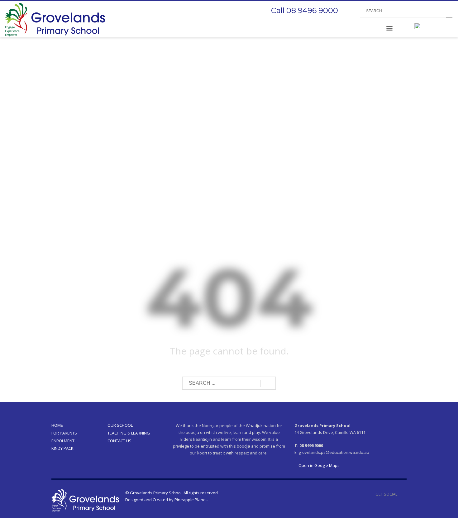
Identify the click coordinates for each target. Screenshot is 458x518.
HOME (57, 425)
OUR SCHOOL (120, 425)
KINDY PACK (62, 448)
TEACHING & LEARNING (128, 433)
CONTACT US (119, 441)
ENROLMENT (62, 441)
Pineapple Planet (190, 499)
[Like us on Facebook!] (402, 494)
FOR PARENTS (64, 433)
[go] (449, 11)
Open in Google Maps (319, 465)
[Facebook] (349, 11)
